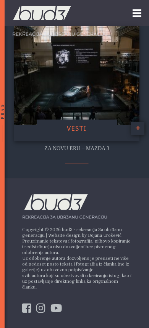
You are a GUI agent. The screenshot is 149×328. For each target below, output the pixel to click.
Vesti (76, 128)
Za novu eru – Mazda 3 (76, 148)
